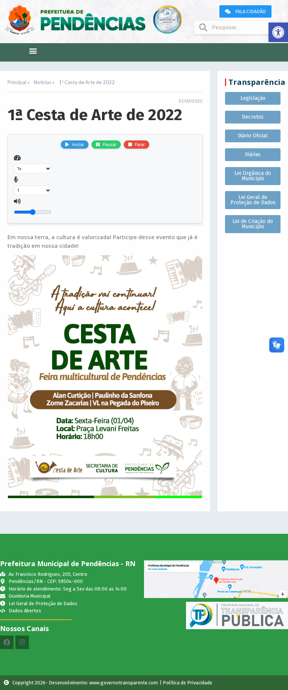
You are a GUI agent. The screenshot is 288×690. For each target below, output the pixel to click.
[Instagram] (22, 642)
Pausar (109, 144)
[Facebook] (7, 642)
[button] (278, 32)
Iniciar (78, 144)
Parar (140, 144)
